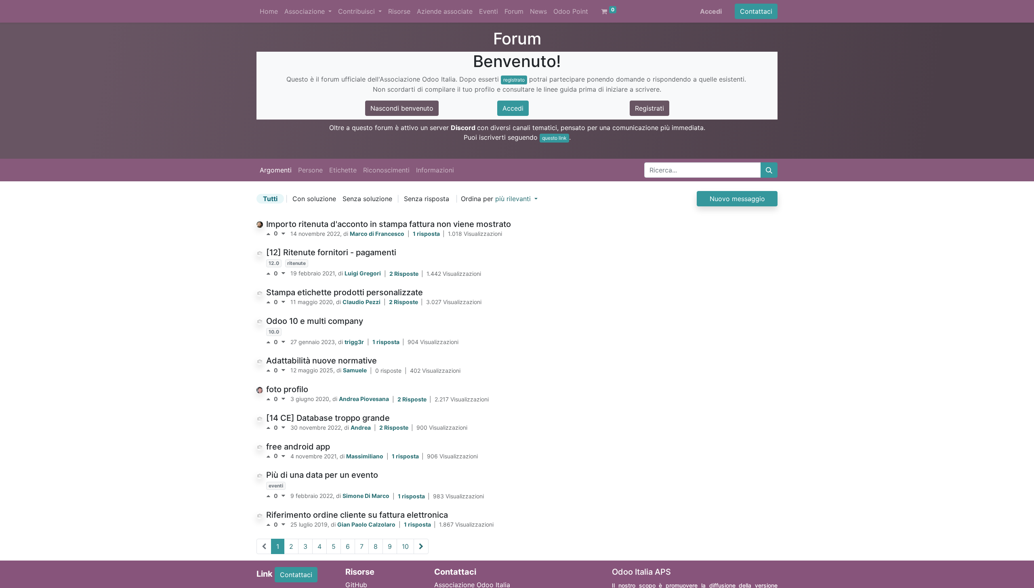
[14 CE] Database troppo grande (328, 418)
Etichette (343, 170)
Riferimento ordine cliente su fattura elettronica (357, 515)
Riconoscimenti (386, 170)
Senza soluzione (367, 199)
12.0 (274, 263)
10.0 (274, 332)
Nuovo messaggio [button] (737, 199)
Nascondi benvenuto (401, 108)
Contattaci (756, 11)
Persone (310, 170)
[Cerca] (769, 170)
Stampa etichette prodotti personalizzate (344, 292)
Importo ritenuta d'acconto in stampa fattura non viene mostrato (388, 224)
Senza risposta (426, 199)
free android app (298, 447)
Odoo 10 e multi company (314, 321)
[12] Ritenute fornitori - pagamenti (331, 252)
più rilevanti (514, 199)
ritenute (296, 263)
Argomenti (276, 170)
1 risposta (427, 233)
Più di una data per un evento (322, 475)
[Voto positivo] (270, 233)
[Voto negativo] (283, 233)
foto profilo (287, 389)
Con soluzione (314, 199)
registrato (514, 80)
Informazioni (435, 170)
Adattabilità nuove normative (321, 360)
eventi (276, 486)
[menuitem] (268, 11)
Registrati (649, 108)
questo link (554, 138)
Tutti (270, 199)
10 (405, 546)
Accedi (711, 11)
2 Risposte (404, 273)
